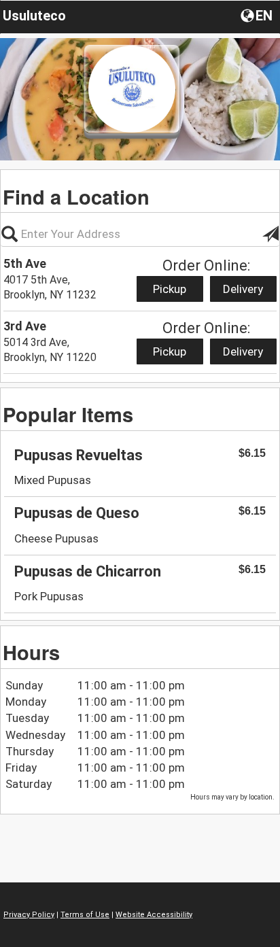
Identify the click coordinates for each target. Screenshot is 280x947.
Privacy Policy (28, 914)
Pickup (169, 289)
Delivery (243, 289)
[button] (258, 15)
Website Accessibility (154, 914)
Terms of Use (84, 914)
